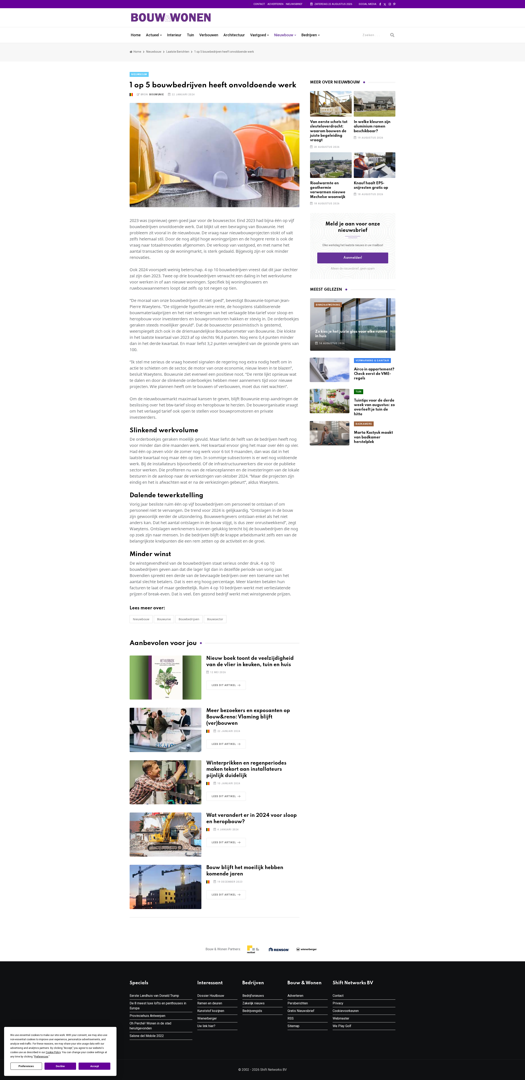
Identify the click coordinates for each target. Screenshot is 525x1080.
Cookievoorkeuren (346, 1011)
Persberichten (298, 1003)
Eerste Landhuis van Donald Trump (154, 996)
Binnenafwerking (328, 304)
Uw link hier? (206, 1026)
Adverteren (275, 4)
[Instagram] (390, 4)
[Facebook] (380, 4)
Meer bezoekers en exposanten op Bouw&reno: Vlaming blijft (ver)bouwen (248, 717)
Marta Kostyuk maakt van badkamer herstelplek (373, 437)
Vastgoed (258, 35)
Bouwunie (156, 94)
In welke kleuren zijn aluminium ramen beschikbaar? (372, 126)
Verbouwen (208, 35)
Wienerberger (207, 1018)
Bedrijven (309, 35)
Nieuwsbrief (294, 4)
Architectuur (234, 35)
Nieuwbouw (283, 35)
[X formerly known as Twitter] (384, 4)
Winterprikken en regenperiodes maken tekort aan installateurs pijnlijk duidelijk (246, 769)
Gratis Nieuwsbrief (301, 1011)
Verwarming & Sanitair (372, 360)
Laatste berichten (177, 51)
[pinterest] (394, 4)
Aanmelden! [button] (353, 257)
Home (136, 35)
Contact (259, 4)
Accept (94, 1066)
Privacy (338, 1003)
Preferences (26, 1066)
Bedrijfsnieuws (253, 996)
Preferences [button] (41, 1056)
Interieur (174, 35)
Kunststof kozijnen (210, 1011)
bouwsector (215, 619)
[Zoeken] (392, 35)
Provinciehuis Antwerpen (147, 1016)
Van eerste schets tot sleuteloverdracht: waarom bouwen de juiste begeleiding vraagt (328, 131)
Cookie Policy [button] (53, 1052)
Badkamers (364, 423)
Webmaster (341, 1018)
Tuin (190, 35)
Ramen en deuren (209, 1003)
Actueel (152, 35)
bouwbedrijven (189, 619)
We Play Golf (342, 1026)
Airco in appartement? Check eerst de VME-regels (374, 374)
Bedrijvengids (252, 1011)
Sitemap (293, 1026)
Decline (60, 1066)
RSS (291, 1018)
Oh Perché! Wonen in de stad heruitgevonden (150, 1025)
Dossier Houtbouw (210, 996)
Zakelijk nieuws (253, 1003)
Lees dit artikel (224, 685)
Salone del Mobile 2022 (147, 1036)
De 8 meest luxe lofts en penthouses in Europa (158, 1005)
